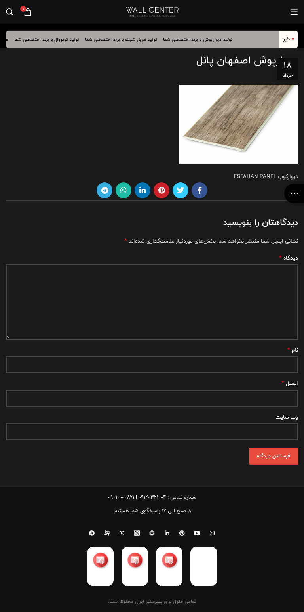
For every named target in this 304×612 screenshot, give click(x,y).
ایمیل (289, 383)
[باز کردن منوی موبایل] (294, 12)
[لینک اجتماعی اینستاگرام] (212, 533)
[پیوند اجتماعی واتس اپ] (123, 190)
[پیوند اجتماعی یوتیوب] (197, 533)
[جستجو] (10, 12)
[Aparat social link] (107, 533)
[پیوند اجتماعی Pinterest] (161, 190)
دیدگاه (288, 258)
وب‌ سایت (287, 417)
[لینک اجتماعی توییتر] (180, 190)
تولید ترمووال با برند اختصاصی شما (50, 39)
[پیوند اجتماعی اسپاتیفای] (152, 533)
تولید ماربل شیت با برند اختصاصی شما (125, 39)
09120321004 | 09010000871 (137, 497)
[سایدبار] (294, 193)
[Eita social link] (137, 533)
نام (292, 350)
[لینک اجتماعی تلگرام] (104, 190)
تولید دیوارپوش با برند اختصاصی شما (202, 39)
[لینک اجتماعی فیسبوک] (199, 190)
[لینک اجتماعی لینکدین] (142, 190)
